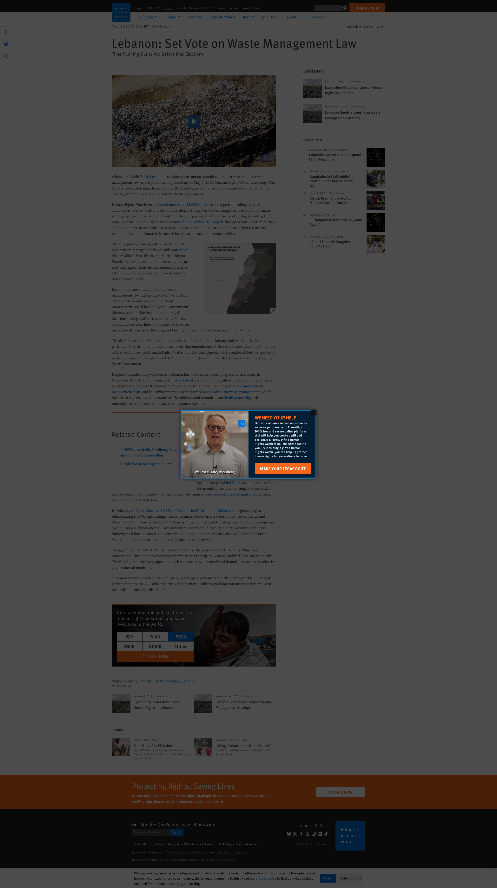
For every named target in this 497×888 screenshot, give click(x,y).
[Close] (313, 412)
